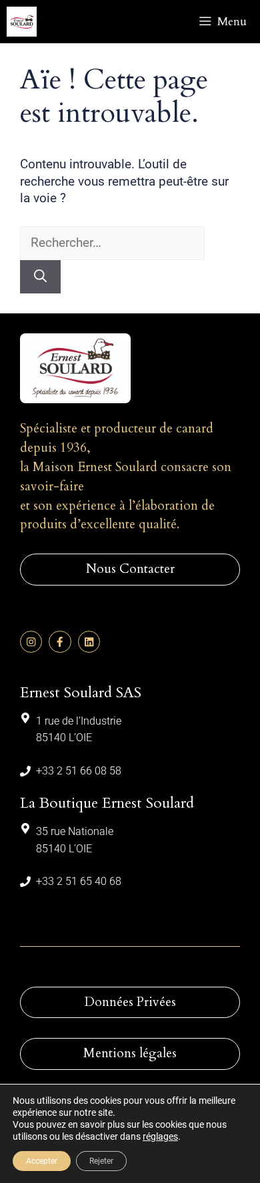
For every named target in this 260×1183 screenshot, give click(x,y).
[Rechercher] (40, 277)
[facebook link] (60, 642)
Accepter (41, 1161)
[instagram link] (31, 642)
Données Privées (130, 1002)
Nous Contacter (130, 569)
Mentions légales (130, 1053)
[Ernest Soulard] (22, 21)
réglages (160, 1136)
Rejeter (101, 1161)
